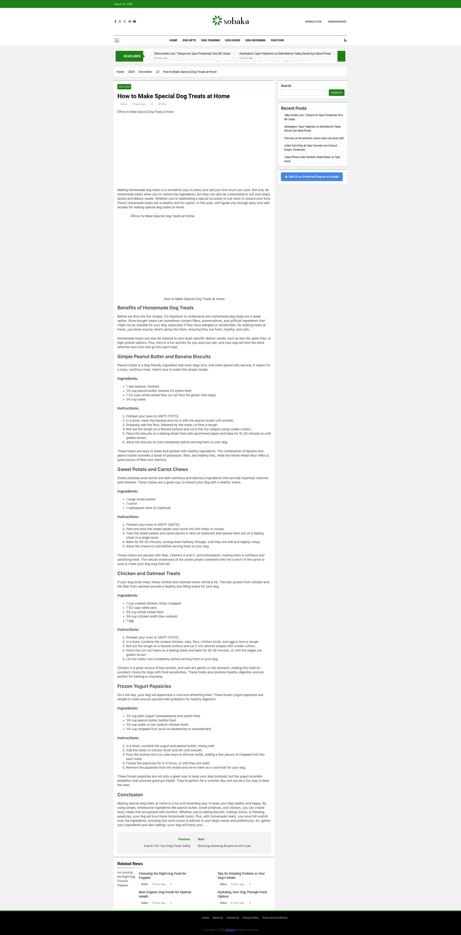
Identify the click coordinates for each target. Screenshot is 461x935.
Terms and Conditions (274, 917)
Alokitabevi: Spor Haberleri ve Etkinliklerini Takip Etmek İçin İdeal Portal (285, 53)
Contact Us (233, 917)
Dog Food (277, 40)
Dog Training (210, 40)
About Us (218, 917)
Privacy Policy (251, 917)
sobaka (230, 929)
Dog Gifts (189, 40)
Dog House (232, 40)
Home (173, 40)
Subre (124, 104)
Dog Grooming (255, 40)
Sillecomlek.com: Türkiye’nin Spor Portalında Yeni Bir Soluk (192, 53)
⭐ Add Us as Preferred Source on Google (312, 176)
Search (286, 86)
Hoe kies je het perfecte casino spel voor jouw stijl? (314, 138)
